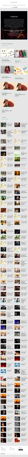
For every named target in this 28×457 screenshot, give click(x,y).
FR (11, 7)
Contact (24, 5)
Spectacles (11, 5)
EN (12, 7)
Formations (15, 5)
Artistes (7, 5)
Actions (18, 5)
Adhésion (21, 5)
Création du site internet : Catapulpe (21, 453)
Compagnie (4, 5)
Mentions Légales (14, 453)
